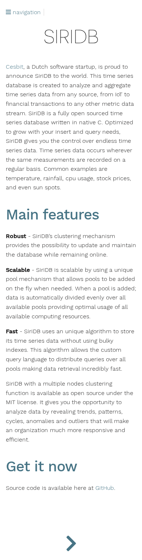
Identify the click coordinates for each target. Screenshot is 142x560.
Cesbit (14, 67)
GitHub (104, 488)
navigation (26, 12)
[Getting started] (71, 542)
